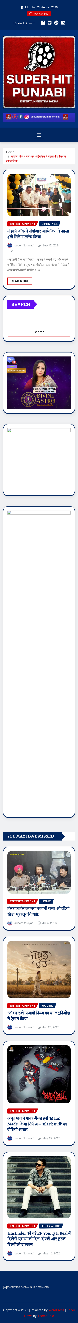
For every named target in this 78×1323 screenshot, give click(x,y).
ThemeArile (45, 1315)
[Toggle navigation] (39, 135)
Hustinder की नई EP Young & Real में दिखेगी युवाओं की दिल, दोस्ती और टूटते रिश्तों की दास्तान (39, 1239)
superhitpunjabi (24, 245)
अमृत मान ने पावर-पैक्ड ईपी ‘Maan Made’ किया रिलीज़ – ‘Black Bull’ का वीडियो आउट (37, 1124)
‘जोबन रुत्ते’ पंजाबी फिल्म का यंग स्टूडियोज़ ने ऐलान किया (38, 1016)
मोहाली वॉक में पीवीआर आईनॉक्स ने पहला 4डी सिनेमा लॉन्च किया (38, 234)
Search (20, 304)
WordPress (56, 1310)
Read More (20, 281)
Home (10, 152)
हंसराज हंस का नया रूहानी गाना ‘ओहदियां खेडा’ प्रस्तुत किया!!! (38, 911)
